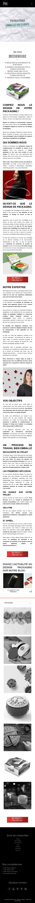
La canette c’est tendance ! (13, 590)
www (6, 899)
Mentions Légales (21, 899)
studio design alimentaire (9, 873)
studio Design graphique (9, 868)
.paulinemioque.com (11, 899)
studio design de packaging (10, 871)
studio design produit (8, 869)
